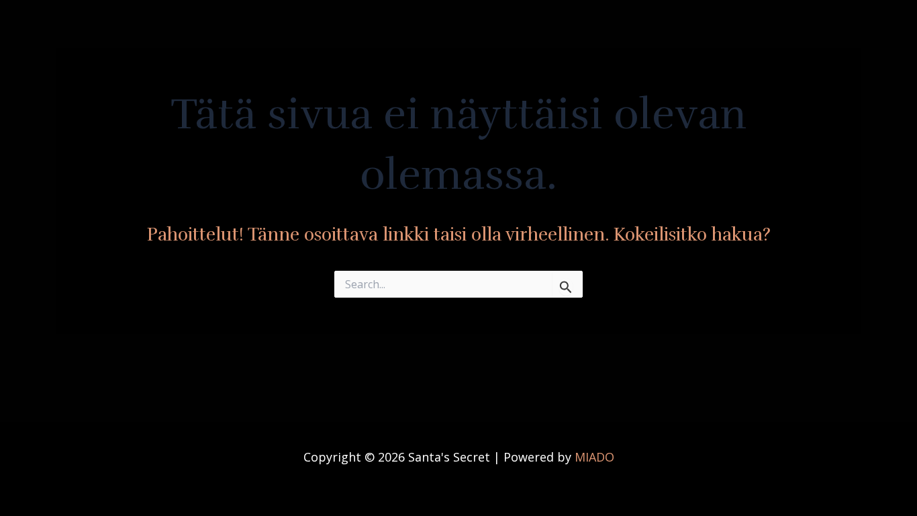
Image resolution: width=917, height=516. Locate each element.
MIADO (594, 457)
